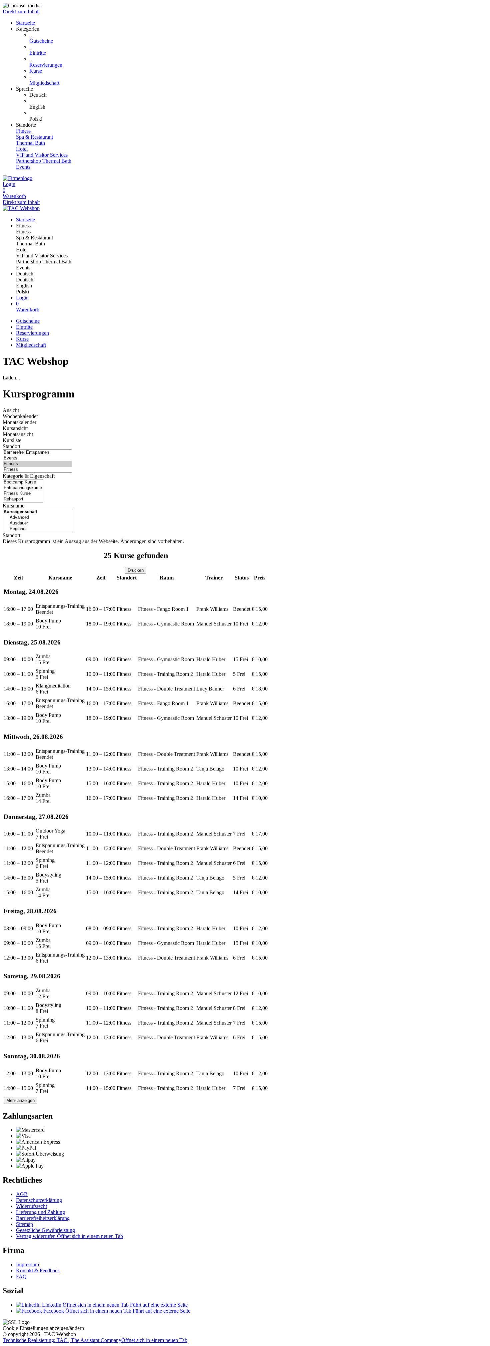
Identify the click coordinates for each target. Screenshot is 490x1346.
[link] (258, 95)
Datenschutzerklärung (39, 1200)
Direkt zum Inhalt (21, 11)
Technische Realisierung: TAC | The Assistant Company (95, 1340)
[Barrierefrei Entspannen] (37, 452)
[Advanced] (38, 517)
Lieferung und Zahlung (40, 1212)
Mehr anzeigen (20, 1100)
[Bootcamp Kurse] (23, 482)
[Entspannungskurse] (23, 488)
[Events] (37, 458)
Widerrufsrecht (31, 1206)
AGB (22, 1194)
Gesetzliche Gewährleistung (45, 1230)
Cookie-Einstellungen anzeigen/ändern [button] (43, 1328)
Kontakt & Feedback (38, 1270)
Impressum (27, 1264)
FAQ (21, 1276)
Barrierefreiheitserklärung (43, 1218)
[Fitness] (37, 464)
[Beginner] (38, 529)
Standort (11, 446)
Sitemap (24, 1224)
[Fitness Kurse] (23, 493)
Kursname (13, 505)
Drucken (136, 570)
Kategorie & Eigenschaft (29, 476)
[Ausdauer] (38, 523)
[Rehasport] (23, 499)
